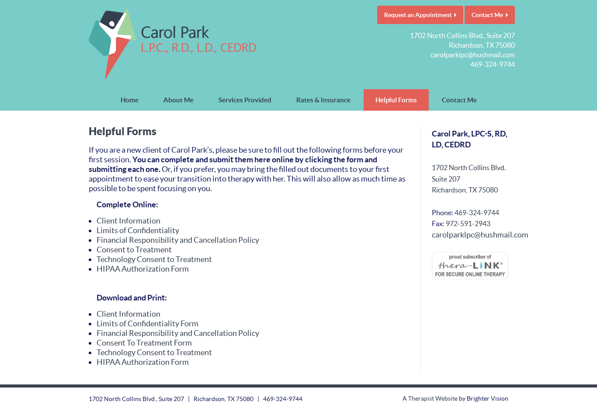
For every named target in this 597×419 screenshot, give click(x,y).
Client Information (128, 220)
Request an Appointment (417, 14)
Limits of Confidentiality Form (147, 323)
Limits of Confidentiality (138, 230)
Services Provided (245, 100)
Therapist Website (433, 398)
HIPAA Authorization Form (143, 268)
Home (130, 100)
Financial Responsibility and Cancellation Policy (178, 239)
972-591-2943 (468, 223)
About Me (178, 100)
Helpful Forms (396, 100)
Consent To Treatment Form (144, 342)
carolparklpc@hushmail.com (472, 55)
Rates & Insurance (323, 100)
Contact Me (487, 14)
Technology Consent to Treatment (154, 259)
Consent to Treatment (134, 249)
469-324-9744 (492, 64)
